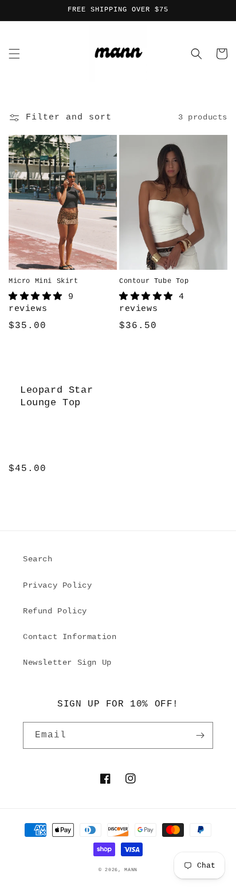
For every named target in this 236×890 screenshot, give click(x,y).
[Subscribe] (200, 735)
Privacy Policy (57, 585)
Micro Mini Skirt (43, 281)
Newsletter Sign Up (67, 662)
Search (38, 559)
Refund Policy (55, 611)
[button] (14, 53)
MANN (130, 870)
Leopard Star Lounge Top (56, 396)
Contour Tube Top (154, 281)
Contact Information (69, 636)
